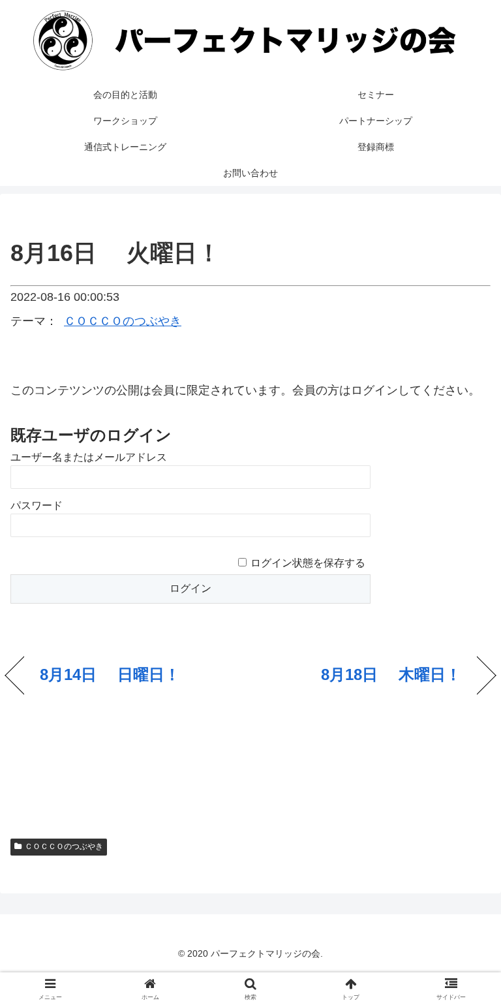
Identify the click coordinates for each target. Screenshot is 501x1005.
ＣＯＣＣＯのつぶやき (122, 321)
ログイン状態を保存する (307, 562)
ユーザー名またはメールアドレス (88, 457)
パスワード (36, 505)
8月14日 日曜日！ (110, 674)
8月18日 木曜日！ (391, 674)
